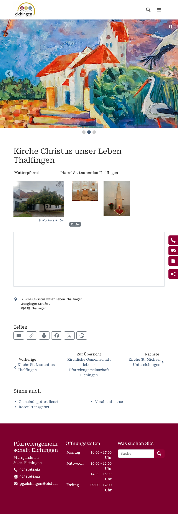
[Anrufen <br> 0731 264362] (173, 240)
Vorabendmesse (109, 402)
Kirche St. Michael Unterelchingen (144, 362)
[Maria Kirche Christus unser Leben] (117, 199)
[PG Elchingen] (25, 9)
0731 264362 (30, 470)
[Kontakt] (173, 261)
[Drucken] (44, 335)
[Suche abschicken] (159, 453)
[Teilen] (173, 274)
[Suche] (148, 9)
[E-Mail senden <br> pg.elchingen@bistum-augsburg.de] (173, 250)
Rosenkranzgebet (34, 407)
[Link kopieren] (31, 335)
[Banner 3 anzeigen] (94, 132)
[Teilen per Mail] (18, 335)
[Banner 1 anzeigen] (84, 132)
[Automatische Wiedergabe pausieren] (171, 27)
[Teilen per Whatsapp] (81, 335)
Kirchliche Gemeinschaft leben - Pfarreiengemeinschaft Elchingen (89, 367)
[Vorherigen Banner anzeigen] (9, 74)
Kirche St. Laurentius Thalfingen (36, 367)
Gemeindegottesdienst (39, 402)
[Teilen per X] (69, 335)
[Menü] (159, 9)
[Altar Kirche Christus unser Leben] (85, 191)
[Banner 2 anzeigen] (89, 132)
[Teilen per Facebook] (56, 335)
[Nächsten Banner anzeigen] (169, 74)
